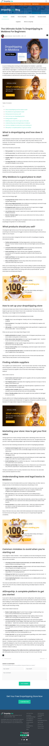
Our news (32, 16)
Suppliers (18, 21)
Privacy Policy (41, 726)
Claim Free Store (24, 701)
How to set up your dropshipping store (14, 116)
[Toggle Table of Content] (3, 106)
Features (40, 718)
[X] (47, 35)
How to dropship (22, 16)
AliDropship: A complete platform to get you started (18, 127)
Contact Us (40, 724)
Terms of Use (41, 728)
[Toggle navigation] (46, 1)
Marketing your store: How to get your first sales (17, 121)
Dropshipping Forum (42, 720)
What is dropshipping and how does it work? (16, 109)
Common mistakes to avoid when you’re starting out (18, 125)
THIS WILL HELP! (10, 95)
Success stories (42, 16)
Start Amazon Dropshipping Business (41, 715)
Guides (12, 16)
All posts (5, 16)
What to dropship (28, 21)
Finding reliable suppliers (11, 118)
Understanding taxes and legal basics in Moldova (17, 123)
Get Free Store (29, 713)
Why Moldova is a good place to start (14, 112)
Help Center (40, 722)
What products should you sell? (13, 114)
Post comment (24, 683)
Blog (27, 729)
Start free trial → (35, 4)
